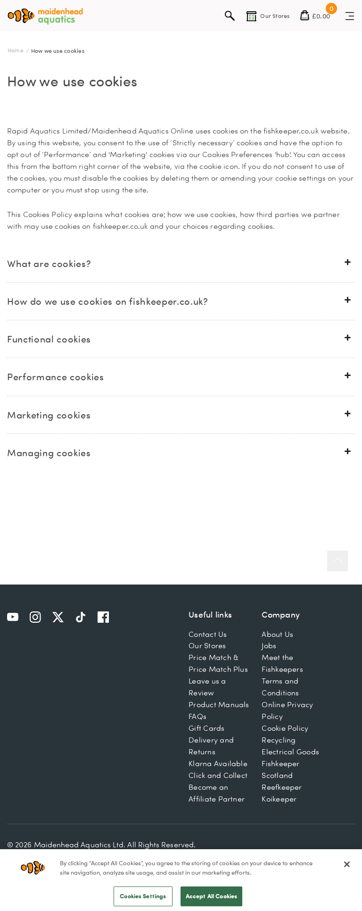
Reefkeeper (282, 787)
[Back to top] (337, 561)
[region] (181, 880)
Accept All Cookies (211, 896)
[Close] (347, 864)
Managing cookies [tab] (49, 452)
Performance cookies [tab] (55, 376)
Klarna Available (218, 763)
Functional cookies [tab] (49, 339)
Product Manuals (219, 704)
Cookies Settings (143, 896)
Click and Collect (218, 775)
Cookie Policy (285, 728)
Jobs (269, 645)
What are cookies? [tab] (49, 263)
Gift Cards (206, 728)
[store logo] (45, 16)
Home (16, 50)
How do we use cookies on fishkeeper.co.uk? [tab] (107, 301)
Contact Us (208, 634)
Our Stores (207, 645)
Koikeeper (279, 798)
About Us (277, 634)
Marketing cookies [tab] (48, 415)
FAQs (197, 716)
